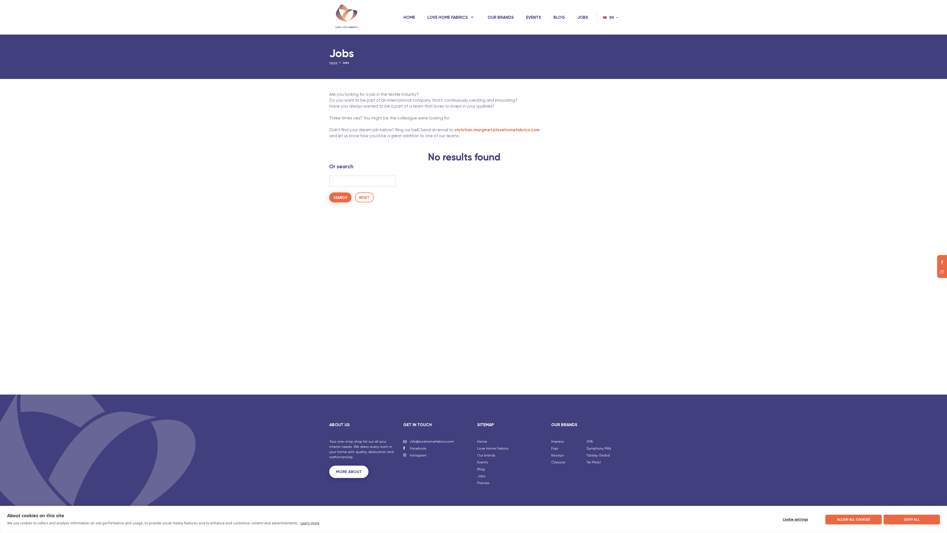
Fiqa (554, 448)
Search (340, 197)
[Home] (346, 17)
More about (349, 471)
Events (533, 17)
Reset (364, 197)
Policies (483, 483)
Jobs (582, 17)
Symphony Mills (598, 448)
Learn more (309, 523)
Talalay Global (598, 455)
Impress (557, 441)
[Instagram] (942, 271)
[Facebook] (942, 262)
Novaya (557, 455)
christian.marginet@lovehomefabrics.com (497, 129)
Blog (559, 17)
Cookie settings (795, 519)
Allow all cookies (853, 519)
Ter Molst (593, 462)
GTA (589, 441)
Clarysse (558, 462)
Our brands (501, 17)
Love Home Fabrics (447, 17)
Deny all (912, 519)
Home (409, 17)
